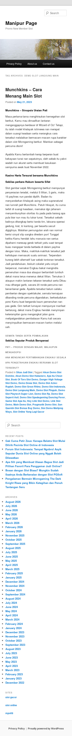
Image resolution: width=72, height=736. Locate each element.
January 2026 (13, 531)
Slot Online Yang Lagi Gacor (28, 411)
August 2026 (13, 502)
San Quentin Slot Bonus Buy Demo (33, 406)
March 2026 (12, 523)
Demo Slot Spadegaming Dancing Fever (42, 397)
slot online (11, 705)
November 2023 (14, 636)
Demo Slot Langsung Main (20, 390)
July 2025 (11, 552)
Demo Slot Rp (42, 393)
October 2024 (13, 590)
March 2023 (12, 670)
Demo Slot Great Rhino (28, 386)
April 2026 (11, 518)
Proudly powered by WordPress (46, 728)
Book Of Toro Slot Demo (24, 379)
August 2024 (13, 598)
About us (32, 63)
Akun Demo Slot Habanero (30, 376)
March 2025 (12, 569)
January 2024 (13, 628)
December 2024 (14, 581)
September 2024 (15, 594)
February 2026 (14, 527)
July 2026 (11, 506)
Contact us (48, 63)
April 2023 (11, 666)
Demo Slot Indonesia (53, 386)
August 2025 (13, 548)
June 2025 (11, 556)
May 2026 (11, 514)
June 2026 (11, 510)
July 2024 (11, 603)
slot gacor (11, 697)
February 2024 (14, 624)
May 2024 (11, 611)
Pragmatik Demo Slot (44, 404)
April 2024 (11, 615)
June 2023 (11, 657)
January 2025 (13, 577)
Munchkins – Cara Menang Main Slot (23, 92)
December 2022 (14, 682)
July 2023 (11, 653)
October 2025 (13, 539)
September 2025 (15, 544)
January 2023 (13, 678)
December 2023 (14, 632)
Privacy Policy (14, 63)
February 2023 (14, 674)
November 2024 (14, 586)
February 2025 (14, 573)
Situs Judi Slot (24, 372)
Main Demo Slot (22, 404)
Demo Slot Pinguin (46, 390)
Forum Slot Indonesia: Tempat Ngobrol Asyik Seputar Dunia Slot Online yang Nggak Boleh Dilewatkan (33, 453)
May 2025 (11, 561)
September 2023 (15, 645)
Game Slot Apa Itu (15, 401)
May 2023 (11, 662)
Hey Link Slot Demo (38, 401)
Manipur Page (21, 23)
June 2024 (11, 607)
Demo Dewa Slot (27, 383)
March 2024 (12, 619)
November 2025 (14, 535)
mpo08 (9, 713)
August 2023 (13, 649)
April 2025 (11, 565)
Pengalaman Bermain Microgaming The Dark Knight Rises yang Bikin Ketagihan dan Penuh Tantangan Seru (34, 483)
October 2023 (13, 640)
